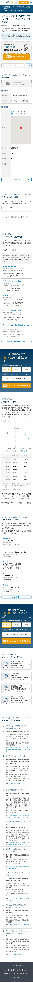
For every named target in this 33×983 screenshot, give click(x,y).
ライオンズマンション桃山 (12, 281)
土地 (26, 369)
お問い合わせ (21, 970)
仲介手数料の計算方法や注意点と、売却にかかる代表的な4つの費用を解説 (18, 749)
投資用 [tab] (14, 250)
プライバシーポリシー (19, 973)
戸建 (16, 369)
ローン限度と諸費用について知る (19, 954)
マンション (6, 369)
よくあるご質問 (10, 970)
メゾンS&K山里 (8, 296)
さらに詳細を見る (16, 179)
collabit (18, 982)
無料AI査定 (24, 2)
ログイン (13, 965)
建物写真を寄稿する (19, 84)
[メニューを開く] (31, 2)
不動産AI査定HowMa (8, 7)
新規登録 (20, 965)
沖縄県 (28, 7)
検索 (28, 65)
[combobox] (13, 65)
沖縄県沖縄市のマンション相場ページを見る (16, 503)
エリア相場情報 (20, 7)
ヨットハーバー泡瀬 (9, 266)
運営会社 (17, 977)
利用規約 (7, 973)
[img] (16, 435)
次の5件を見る (16, 597)
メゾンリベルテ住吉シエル (12, 310)
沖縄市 (6, 9)
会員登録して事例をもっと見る (16, 341)
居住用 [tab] (6, 250)
